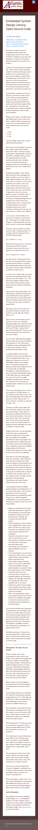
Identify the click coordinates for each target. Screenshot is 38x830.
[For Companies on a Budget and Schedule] (13, 5)
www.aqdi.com (26, 807)
